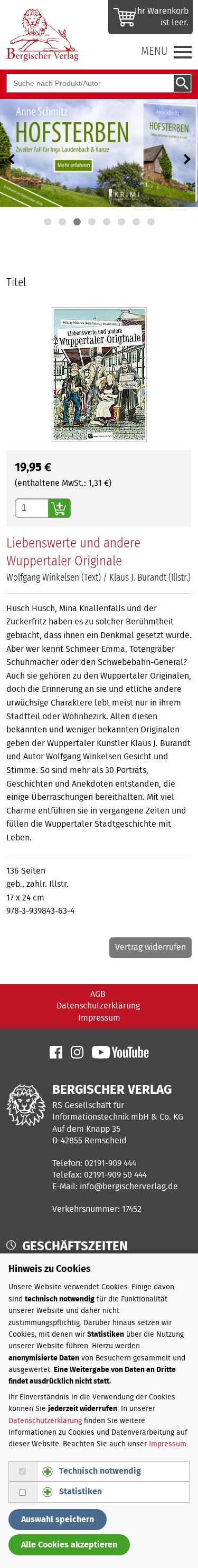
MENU (154, 51)
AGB (98, 994)
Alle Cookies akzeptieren (69, 1545)
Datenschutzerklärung (98, 1006)
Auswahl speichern (57, 1519)
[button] (47, 221)
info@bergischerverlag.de (129, 1186)
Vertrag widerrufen (150, 948)
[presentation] (11, 159)
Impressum (99, 1018)
